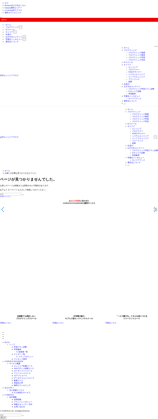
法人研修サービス (16, 390)
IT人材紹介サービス (22, 393)
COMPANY (9, 395)
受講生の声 (18, 383)
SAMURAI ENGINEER (14, 361)
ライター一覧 (19, 354)
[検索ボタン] (157, 46)
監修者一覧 (23, 352)
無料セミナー (13, 8)
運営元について (12, 42)
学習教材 (17, 349)
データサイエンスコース (24, 378)
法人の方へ (9, 388)
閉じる (3, 417)
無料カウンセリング (13, 13)
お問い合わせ (19, 407)
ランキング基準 (20, 359)
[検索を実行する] (23, 194)
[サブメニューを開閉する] (20, 27)
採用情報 (17, 399)
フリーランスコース (22, 373)
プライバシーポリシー (23, 402)
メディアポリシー (26, 357)
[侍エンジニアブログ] (9, 75)
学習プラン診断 (20, 347)
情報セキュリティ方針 (23, 404)
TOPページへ (5, 196)
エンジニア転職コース (23, 366)
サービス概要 (14, 364)
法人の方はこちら (15, 5)
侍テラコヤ (13, 10)
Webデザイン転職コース (24, 368)
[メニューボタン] (155, 46)
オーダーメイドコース (23, 371)
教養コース (18, 380)
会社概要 (13, 397)
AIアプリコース (20, 376)
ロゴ (6, 3)
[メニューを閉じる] (1, 17)
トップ (12, 344)
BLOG (7, 342)
